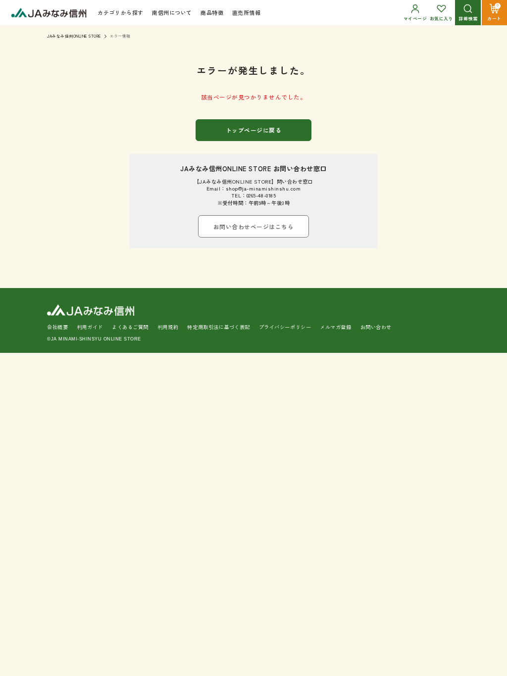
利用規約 (167, 327)
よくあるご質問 (130, 327)
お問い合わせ (376, 327)
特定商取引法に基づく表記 (218, 327)
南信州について (172, 12)
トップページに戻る (254, 130)
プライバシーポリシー (285, 327)
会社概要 (57, 327)
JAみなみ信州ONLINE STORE (74, 36)
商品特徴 (212, 12)
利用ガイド (90, 327)
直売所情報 (246, 12)
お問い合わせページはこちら (253, 226)
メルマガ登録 (335, 327)
